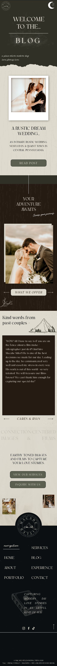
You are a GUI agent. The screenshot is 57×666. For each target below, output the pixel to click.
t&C (4, 663)
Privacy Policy (14, 663)
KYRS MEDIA (50, 663)
